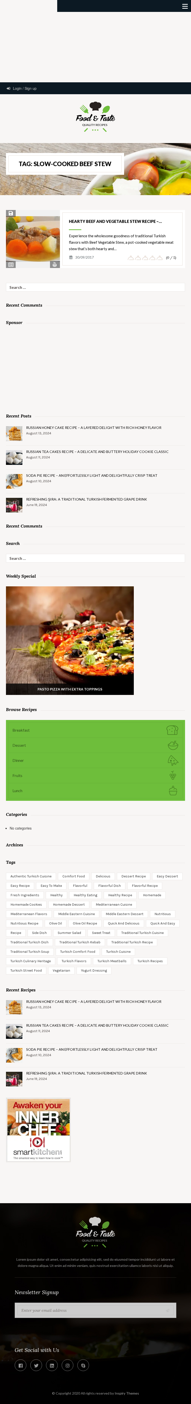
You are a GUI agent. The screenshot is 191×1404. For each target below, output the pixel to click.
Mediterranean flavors (28, 914)
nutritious (162, 914)
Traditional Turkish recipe (132, 942)
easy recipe (20, 886)
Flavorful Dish (109, 886)
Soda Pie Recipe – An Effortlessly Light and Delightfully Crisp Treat (91, 475)
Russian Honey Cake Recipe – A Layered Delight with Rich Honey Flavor (93, 427)
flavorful (80, 886)
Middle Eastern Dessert (124, 914)
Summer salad (69, 933)
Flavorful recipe (145, 886)
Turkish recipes (150, 961)
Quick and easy (162, 923)
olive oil (55, 923)
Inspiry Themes (127, 1393)
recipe (15, 933)
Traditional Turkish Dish (29, 942)
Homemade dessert (69, 904)
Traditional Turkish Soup (29, 952)
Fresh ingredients (24, 895)
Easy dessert (167, 876)
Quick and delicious (124, 923)
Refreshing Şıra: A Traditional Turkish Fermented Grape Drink (86, 499)
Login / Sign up (24, 88)
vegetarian (61, 970)
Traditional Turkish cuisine (142, 933)
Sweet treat (101, 933)
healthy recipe (120, 895)
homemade (152, 895)
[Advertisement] (95, 46)
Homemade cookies (26, 904)
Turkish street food (26, 970)
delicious (103, 876)
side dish (39, 933)
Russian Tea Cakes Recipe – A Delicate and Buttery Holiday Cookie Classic (97, 451)
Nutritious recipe (24, 923)
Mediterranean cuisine (114, 904)
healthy (56, 895)
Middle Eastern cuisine (76, 914)
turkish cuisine (118, 952)
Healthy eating (85, 895)
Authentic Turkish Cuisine (30, 876)
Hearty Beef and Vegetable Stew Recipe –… (115, 221)
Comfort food (73, 876)
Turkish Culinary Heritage (30, 961)
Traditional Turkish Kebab (79, 942)
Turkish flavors (74, 961)
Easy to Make (51, 886)
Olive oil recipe (85, 923)
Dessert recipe (133, 876)
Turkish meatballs (112, 961)
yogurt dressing (94, 970)
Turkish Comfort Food (77, 952)
